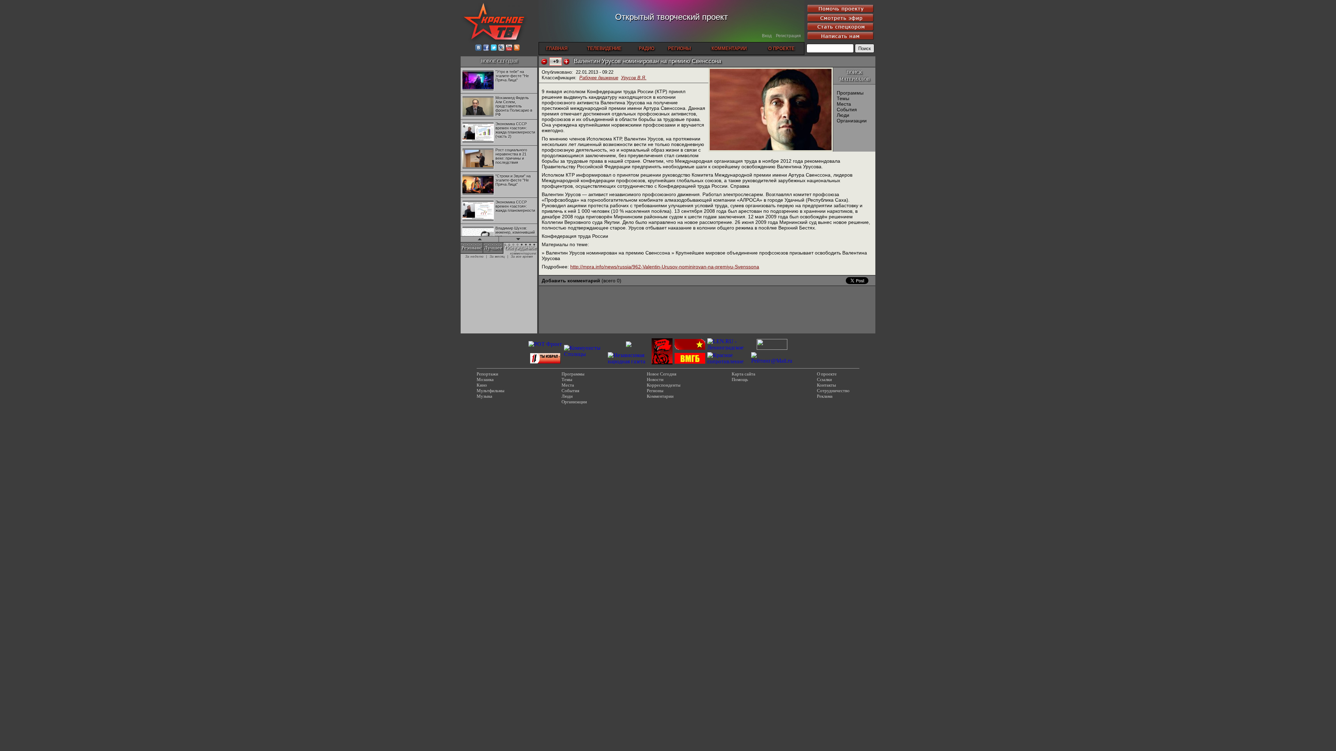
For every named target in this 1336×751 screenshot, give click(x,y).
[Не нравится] (544, 61)
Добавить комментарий (571, 280)
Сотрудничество (833, 390)
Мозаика (485, 379)
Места (844, 104)
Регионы (655, 390)
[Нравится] (566, 61)
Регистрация (788, 35)
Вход (767, 35)
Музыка (484, 396)
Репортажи (487, 374)
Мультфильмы (490, 390)
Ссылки (824, 379)
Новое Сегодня (661, 374)
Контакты (826, 385)
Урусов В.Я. (633, 77)
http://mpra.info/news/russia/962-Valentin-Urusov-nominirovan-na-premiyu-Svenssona (664, 266)
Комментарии (660, 396)
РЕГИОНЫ (679, 48)
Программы (850, 93)
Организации (852, 120)
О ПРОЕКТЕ (781, 48)
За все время (522, 256)
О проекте (827, 374)
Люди (843, 115)
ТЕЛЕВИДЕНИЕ (604, 48)
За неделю (474, 256)
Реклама (825, 396)
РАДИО (646, 48)
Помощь (740, 379)
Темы (843, 98)
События (847, 109)
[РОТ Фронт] (545, 344)
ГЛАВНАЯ (556, 48)
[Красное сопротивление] (728, 361)
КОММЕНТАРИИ (729, 48)
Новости (655, 379)
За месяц (497, 256)
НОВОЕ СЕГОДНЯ (499, 61)
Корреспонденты (664, 385)
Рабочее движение (598, 77)
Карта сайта (743, 374)
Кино (482, 385)
